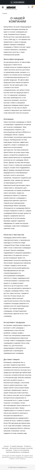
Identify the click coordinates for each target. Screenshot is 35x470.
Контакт (6, 446)
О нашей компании (16, 446)
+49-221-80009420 (18, 2)
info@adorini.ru (22, 467)
